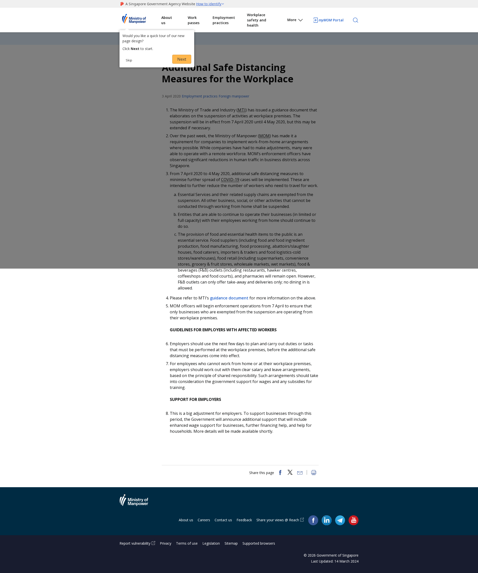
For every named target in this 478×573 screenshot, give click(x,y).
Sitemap (231, 543)
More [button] (291, 19)
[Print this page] (314, 473)
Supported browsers (258, 543)
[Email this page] (300, 473)
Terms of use (187, 543)
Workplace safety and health (256, 20)
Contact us (223, 520)
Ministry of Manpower (138, 503)
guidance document (229, 298)
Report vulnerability (135, 543)
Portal (331, 20)
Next (181, 59)
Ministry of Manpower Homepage (140, 20)
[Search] (355, 20)
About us (166, 20)
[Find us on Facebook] (313, 520)
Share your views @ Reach (277, 520)
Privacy (165, 543)
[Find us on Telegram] (340, 520)
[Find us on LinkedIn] (327, 520)
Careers (204, 520)
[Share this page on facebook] (280, 473)
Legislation (211, 543)
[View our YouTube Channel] (353, 520)
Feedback (244, 520)
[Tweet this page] (290, 473)
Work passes (193, 20)
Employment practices (224, 20)
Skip (129, 60)
